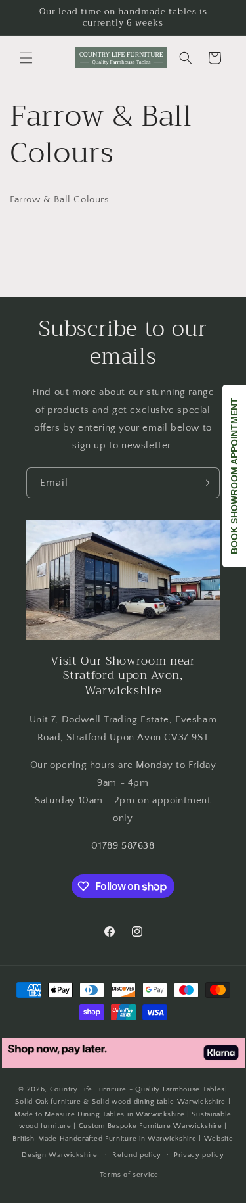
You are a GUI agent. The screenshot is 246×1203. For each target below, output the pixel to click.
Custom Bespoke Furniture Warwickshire (150, 1126)
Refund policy (136, 1155)
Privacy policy (199, 1155)
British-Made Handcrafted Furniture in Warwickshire (104, 1139)
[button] (26, 57)
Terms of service (129, 1175)
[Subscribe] (204, 482)
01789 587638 (122, 845)
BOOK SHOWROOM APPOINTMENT (234, 476)
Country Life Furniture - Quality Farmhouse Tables (137, 1089)
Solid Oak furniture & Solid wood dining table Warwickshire (120, 1102)
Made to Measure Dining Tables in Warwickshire (99, 1114)
